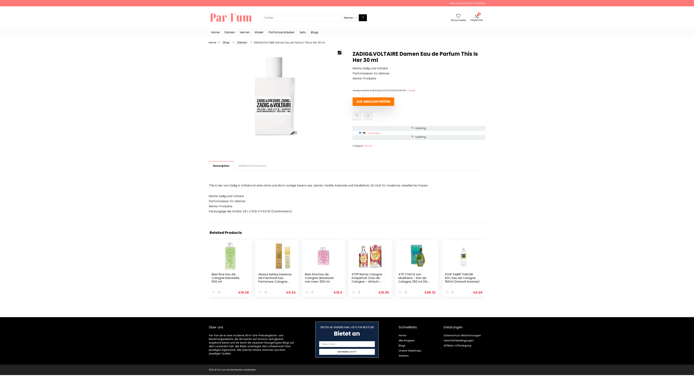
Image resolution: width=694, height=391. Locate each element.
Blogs (314, 32)
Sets (303, 32)
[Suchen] (363, 17)
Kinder (259, 32)
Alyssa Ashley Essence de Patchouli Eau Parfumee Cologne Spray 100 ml (275, 279)
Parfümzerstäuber (282, 32)
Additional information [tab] (253, 166)
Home (215, 32)
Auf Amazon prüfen (373, 101)
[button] (339, 52)
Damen (229, 32)
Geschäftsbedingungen (459, 340)
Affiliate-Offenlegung (457, 345)
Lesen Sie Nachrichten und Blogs (467, 3)
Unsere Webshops (410, 350)
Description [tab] (221, 166)
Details (410, 90)
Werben (404, 356)
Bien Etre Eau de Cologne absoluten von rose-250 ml (319, 278)
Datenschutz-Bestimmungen (462, 335)
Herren (245, 32)
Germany (374, 133)
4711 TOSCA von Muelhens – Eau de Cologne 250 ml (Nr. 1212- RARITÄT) (413, 279)
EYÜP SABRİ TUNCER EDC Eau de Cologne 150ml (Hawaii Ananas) (462, 278)
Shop (226, 42)
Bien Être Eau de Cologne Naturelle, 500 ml (226, 278)
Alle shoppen (407, 340)
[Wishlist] (458, 16)
